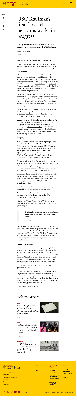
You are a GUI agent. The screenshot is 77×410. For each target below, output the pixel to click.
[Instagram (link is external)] (12, 392)
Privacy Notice (46, 392)
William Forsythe (34, 148)
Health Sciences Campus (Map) (10, 377)
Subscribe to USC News (40, 369)
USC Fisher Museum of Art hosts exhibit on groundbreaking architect (27, 348)
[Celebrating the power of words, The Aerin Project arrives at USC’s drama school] (49, 307)
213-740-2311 (6, 374)
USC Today (24, 4)
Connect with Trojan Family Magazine (54, 375)
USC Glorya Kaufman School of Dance (36, 65)
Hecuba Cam (6, 384)
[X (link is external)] (3, 22)
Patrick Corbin (40, 84)
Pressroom (65, 377)
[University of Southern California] (9, 4)
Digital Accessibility (69, 392)
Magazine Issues (53, 372)
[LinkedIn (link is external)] (3, 26)
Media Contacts (66, 371)
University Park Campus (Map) (9, 372)
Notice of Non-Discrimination (57, 392)
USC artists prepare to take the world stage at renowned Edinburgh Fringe (27, 329)
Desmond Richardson (34, 127)
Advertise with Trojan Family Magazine (53, 383)
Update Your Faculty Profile (68, 374)
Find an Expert (66, 369)
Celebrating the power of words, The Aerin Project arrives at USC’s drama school (27, 310)
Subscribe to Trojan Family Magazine (54, 379)
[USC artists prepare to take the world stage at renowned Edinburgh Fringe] (49, 327)
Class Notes (52, 370)
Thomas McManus (41, 155)
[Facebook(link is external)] (3, 18)
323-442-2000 (6, 379)
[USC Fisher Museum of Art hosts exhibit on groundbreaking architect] (49, 346)
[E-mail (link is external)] (3, 29)
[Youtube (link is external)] (15, 392)
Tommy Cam (6, 381)
